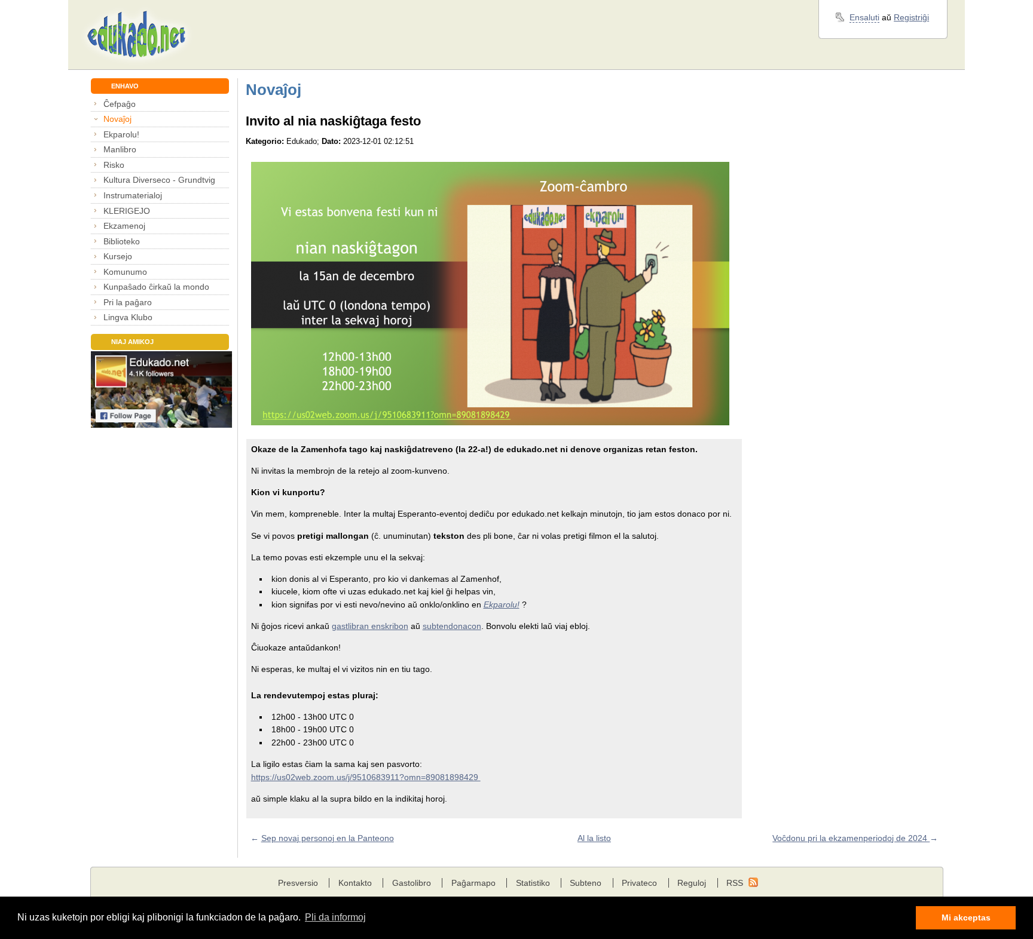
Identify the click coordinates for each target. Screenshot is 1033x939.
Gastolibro (411, 883)
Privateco (639, 883)
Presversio (298, 883)
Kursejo (117, 256)
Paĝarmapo (473, 883)
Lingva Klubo (127, 317)
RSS (734, 883)
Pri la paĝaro (127, 302)
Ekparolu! (121, 134)
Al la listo (594, 838)
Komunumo (125, 272)
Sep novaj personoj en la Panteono (327, 838)
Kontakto (355, 883)
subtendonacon (452, 626)
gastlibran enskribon (370, 626)
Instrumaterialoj (132, 195)
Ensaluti (864, 17)
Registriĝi (911, 17)
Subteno (585, 883)
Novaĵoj (117, 119)
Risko (113, 165)
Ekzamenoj (124, 226)
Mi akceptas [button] (966, 917)
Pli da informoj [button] (335, 917)
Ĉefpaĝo (119, 104)
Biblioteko (121, 241)
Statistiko (533, 883)
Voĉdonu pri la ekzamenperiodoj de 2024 (851, 838)
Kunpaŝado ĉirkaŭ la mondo (156, 286)
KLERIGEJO (126, 211)
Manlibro (119, 149)
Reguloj (691, 883)
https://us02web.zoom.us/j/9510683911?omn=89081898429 (366, 777)
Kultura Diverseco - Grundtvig (159, 180)
